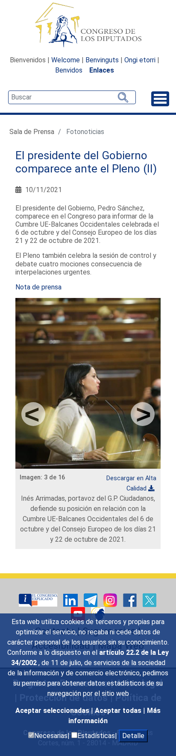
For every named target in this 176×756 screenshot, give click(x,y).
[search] (72, 97)
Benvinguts (102, 60)
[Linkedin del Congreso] (71, 599)
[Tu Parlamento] (39, 599)
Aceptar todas (119, 710)
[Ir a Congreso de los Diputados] (88, 25)
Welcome (65, 60)
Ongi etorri (139, 60)
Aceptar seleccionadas (53, 710)
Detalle (133, 736)
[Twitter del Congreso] (149, 599)
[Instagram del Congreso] (111, 599)
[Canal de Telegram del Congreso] (91, 599)
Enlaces (101, 70)
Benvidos (68, 70)
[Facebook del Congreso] (131, 599)
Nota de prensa (38, 287)
